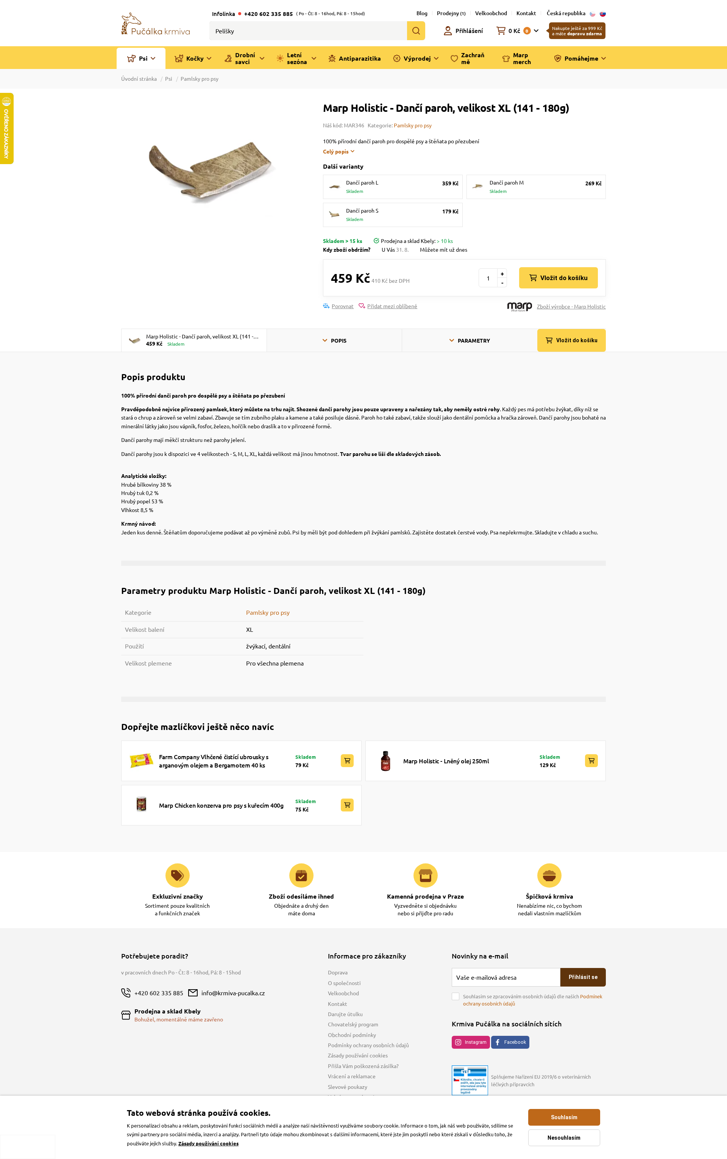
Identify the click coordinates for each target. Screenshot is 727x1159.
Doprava (338, 972)
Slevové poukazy (347, 1086)
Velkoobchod (491, 13)
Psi (168, 78)
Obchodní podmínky (352, 1034)
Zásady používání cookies (358, 1055)
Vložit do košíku (564, 278)
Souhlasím (564, 1117)
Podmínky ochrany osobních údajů (368, 1045)
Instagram (476, 1042)
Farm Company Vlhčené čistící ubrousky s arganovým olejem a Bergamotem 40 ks (213, 760)
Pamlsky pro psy (199, 78)
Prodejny (451, 13)
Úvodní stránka (139, 78)
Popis (338, 340)
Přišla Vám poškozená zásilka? (363, 1065)
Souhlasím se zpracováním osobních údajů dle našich (532, 1000)
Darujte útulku (345, 1013)
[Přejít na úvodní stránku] (156, 22)
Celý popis (336, 151)
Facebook (515, 1042)
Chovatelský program (353, 1024)
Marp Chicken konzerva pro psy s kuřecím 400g (221, 805)
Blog (422, 13)
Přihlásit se (583, 977)
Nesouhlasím (564, 1138)
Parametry (474, 340)
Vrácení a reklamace (352, 1076)
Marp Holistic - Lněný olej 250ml (446, 760)
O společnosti (344, 982)
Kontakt (526, 13)
